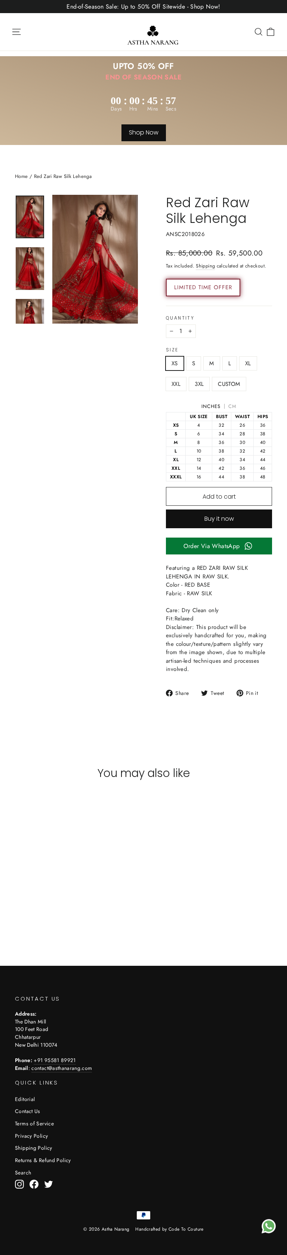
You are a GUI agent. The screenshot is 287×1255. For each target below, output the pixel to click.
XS (175, 363)
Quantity (180, 318)
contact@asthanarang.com (61, 1068)
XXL (176, 384)
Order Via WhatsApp (211, 546)
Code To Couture (186, 1229)
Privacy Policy (31, 1136)
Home (21, 176)
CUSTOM (229, 384)
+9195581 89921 (54, 1060)
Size (172, 350)
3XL (199, 384)
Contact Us (27, 1111)
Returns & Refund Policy (43, 1160)
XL (248, 363)
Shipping (205, 265)
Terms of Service (34, 1123)
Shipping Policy (33, 1148)
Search (23, 1172)
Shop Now (143, 132)
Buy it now (219, 518)
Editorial (25, 1099)
